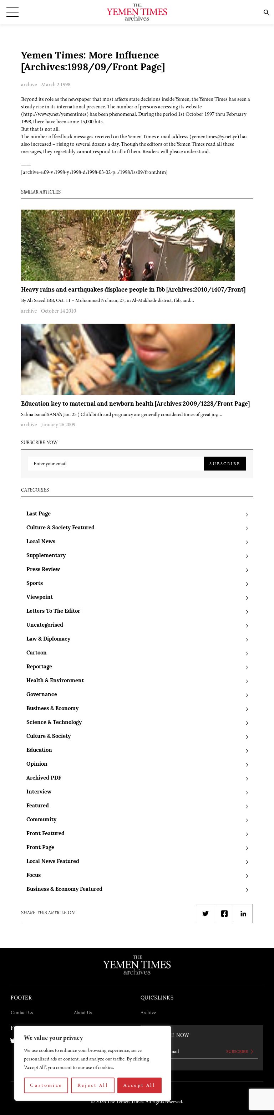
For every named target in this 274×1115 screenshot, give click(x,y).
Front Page (40, 848)
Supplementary (46, 556)
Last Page (38, 514)
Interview (38, 792)
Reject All (93, 1085)
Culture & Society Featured (60, 528)
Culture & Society (48, 736)
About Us (83, 1012)
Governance (41, 695)
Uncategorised (44, 625)
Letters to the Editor (53, 611)
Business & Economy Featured (64, 889)
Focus (33, 875)
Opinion (36, 764)
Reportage (39, 667)
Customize (46, 1085)
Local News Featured (52, 861)
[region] (92, 1063)
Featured (37, 806)
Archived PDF (43, 778)
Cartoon (36, 653)
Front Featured (45, 834)
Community (41, 820)
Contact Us (22, 1012)
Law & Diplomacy (48, 639)
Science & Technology (54, 722)
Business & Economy (52, 708)
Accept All (139, 1085)
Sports (34, 583)
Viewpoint (39, 597)
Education (39, 750)
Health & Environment (55, 681)
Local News (40, 542)
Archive (148, 1012)
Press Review (43, 569)
